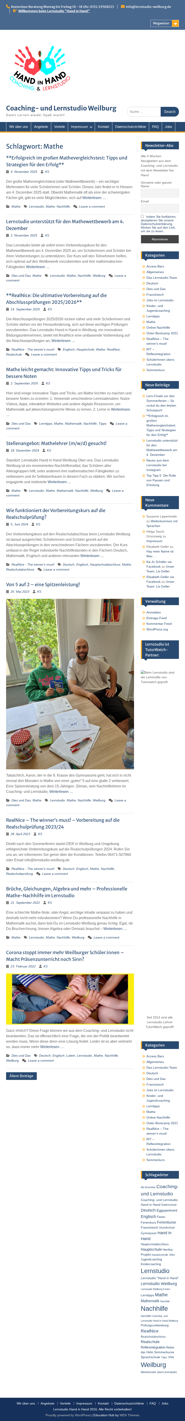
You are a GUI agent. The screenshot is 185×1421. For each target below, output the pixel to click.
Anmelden (153, 612)
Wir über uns (18, 127)
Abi (142, 1187)
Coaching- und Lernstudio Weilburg (61, 108)
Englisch (69, 349)
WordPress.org (157, 629)
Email (145, 201)
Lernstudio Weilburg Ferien (155, 1289)
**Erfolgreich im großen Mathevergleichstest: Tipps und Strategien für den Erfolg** (161, 425)
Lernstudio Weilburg (159, 1283)
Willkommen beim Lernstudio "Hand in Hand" (54, 11)
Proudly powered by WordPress (68, 1415)
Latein (70, 1055)
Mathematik (73, 423)
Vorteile (59, 127)
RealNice (113, 349)
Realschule (14, 354)
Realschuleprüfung (19, 874)
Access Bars (155, 266)
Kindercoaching (151, 1264)
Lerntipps (45, 423)
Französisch (155, 294)
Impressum (79, 127)
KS (47, 171)
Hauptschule (85, 349)
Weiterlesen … (94, 198)
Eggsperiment (167, 1210)
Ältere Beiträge (21, 1076)
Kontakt (103, 127)
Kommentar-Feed (159, 623)
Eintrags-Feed (156, 618)
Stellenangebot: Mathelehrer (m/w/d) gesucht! (56, 443)
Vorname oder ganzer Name (156, 184)
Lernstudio (36, 206)
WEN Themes (129, 1415)
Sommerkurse (164, 1352)
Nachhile (165, 1301)
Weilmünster (148, 1372)
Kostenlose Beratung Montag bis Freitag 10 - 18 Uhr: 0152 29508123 (62, 7)
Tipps (102, 423)
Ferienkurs (148, 1222)
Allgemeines (155, 272)
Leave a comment (92, 206)
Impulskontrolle (160, 1254)
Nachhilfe (63, 206)
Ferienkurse (166, 1222)
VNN (171, 1357)
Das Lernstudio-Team (161, 277)
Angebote (41, 127)
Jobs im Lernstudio (159, 300)
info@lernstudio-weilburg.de (148, 7)
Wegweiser (161, 23)
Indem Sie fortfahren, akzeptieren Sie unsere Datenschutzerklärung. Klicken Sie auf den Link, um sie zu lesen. (158, 224)
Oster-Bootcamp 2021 (162, 333)
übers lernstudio (167, 1372)
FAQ (155, 127)
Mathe (16, 206)
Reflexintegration (153, 1347)
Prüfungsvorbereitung (155, 1325)
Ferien (161, 1217)
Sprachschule (150, 1357)
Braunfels (150, 1187)
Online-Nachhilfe (158, 327)
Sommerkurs (155, 370)
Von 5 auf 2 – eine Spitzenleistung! (43, 584)
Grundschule (167, 1227)
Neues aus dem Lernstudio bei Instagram (157, 465)
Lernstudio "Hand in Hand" (160, 1278)
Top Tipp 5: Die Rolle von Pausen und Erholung (161, 480)
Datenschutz (169, 1204)
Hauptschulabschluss (105, 564)
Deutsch (68, 564)
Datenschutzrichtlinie (130, 127)
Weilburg (99, 275)
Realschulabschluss (20, 569)
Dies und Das (21, 275)
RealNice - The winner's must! (33, 349)
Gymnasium (149, 1233)
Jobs (168, 127)
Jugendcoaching (151, 1259)
